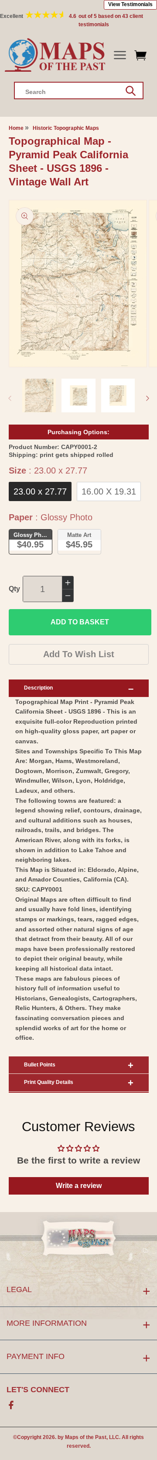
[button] (119, 55)
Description (38, 688)
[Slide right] (147, 398)
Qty (14, 588)
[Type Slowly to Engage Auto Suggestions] (130, 91)
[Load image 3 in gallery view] (118, 396)
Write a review (79, 1185)
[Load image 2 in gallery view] (78, 396)
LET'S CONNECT (38, 1389)
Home (16, 128)
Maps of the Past (85, 1437)
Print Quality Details (48, 1082)
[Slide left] (9, 398)
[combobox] (78, 90)
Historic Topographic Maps (66, 128)
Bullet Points (39, 1065)
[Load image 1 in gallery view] (39, 396)
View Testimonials (130, 4)
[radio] (40, 491)
